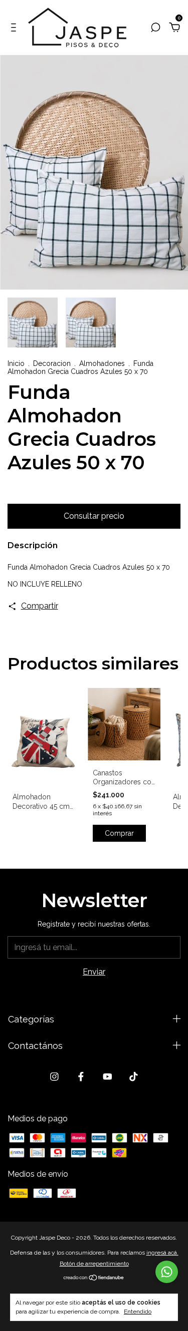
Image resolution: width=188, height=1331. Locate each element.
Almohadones (102, 363)
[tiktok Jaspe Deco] (133, 1076)
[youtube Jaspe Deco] (107, 1076)
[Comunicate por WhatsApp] (166, 1272)
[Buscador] (155, 27)
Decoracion (52, 363)
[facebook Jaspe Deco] (81, 1076)
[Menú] (15, 27)
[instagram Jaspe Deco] (54, 1076)
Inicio (16, 363)
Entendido (137, 1311)
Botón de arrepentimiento (94, 1263)
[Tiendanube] (94, 1278)
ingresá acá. (162, 1252)
